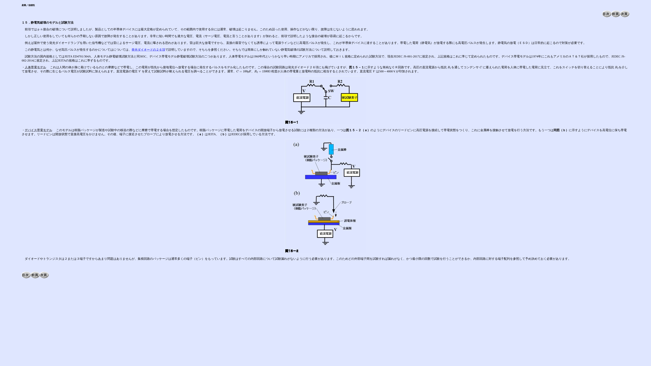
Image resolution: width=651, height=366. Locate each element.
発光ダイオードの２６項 (148, 49)
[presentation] (449, 67)
